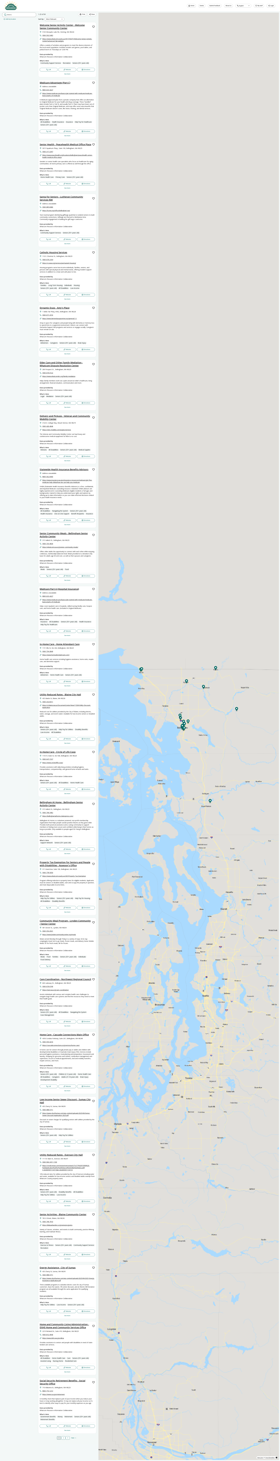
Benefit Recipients (77, 514)
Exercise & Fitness (46, 1245)
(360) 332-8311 (47, 702)
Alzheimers (44, 343)
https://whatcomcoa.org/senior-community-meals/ (60, 547)
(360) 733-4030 (47, 544)
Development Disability (48, 1080)
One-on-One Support (61, 514)
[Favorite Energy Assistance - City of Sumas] (93, 1267)
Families (43, 285)
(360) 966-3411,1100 (49, 1162)
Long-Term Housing (55, 285)
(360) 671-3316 (47, 315)
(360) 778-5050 (47, 873)
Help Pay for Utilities (66, 729)
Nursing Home (58, 1361)
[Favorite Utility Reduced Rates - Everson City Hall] (93, 1155)
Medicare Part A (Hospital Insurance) (59, 589)
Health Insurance (58, 122)
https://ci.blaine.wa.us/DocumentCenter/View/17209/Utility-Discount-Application (66, 706)
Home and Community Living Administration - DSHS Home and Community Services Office (64, 1326)
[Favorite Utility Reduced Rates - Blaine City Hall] (93, 694)
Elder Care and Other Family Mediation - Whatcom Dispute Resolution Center (61, 364)
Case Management (47, 1015)
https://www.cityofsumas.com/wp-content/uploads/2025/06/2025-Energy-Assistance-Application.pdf (68, 1279)
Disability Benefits (81, 729)
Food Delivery (45, 960)
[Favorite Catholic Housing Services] (93, 252)
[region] (188, 736)
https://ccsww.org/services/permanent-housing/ (59, 263)
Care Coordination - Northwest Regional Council (65, 979)
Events (202, 6)
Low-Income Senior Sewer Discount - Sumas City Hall (65, 1101)
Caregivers (54, 343)
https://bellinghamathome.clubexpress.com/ (57, 816)
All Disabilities (45, 122)
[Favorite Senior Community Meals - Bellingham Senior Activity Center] (93, 535)
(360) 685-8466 (47, 207)
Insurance (69, 122)
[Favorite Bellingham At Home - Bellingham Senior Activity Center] (93, 804)
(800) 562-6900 (47, 477)
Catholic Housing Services (53, 252)
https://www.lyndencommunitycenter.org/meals (59, 934)
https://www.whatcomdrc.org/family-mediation (58, 376)
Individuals (68, 285)
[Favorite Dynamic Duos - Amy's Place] (93, 308)
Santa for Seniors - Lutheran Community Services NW (61, 198)
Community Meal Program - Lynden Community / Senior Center (65, 922)
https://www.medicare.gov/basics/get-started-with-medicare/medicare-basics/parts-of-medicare (67, 94)
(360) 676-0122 (47, 373)
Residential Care (70, 1361)
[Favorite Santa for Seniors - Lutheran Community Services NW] (93, 198)
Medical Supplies (84, 450)
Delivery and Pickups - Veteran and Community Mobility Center (65, 418)
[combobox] (243, 6)
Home (192, 6)
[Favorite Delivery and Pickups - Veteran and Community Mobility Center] (93, 417)
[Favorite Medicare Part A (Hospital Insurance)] (93, 589)
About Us (229, 6)
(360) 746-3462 (47, 813)
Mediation (49, 396)
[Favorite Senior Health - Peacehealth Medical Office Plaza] (93, 144)
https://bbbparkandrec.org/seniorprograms (57, 1225)
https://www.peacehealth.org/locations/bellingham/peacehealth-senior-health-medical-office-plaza (67, 156)
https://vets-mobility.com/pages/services (56, 430)
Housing (77, 285)
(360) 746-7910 (47, 1222)
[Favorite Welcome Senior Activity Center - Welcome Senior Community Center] (93, 26)
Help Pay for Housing (82, 898)
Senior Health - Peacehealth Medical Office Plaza (65, 144)
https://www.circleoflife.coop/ (52, 763)
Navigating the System (60, 511)
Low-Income (74, 288)
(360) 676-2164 (47, 260)
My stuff (260, 6)
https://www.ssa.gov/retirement (53, 1394)
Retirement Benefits (47, 1419)
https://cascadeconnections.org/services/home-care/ (61, 1045)
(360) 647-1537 (47, 759)
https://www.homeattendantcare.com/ (55, 655)
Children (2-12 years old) (67, 1074)
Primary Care (60, 177)
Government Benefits (48, 1417)
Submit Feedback (214, 6)
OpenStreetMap (270, 1457)
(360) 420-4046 (47, 426)
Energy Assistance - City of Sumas (58, 1267)
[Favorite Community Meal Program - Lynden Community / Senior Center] (93, 922)
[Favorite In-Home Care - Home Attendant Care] (93, 644)
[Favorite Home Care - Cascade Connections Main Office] (93, 1034)
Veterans (43, 450)
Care (68, 1358)
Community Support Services (50, 63)
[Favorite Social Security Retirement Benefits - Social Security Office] (93, 1382)
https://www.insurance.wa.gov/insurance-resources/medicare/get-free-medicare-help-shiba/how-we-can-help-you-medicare (67, 481)
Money (60, 1417)
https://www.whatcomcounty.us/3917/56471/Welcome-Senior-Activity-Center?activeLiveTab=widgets (67, 40)
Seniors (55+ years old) (81, 63)
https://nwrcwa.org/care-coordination (55, 990)
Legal (42, 396)
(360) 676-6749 (47, 986)
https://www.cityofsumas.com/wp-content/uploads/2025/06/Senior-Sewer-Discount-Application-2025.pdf (66, 1114)
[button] (236, 709)
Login (272, 6)
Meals (42, 569)
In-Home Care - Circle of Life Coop (58, 751)
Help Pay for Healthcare (83, 122)
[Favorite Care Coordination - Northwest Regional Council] (93, 979)
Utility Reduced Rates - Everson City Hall (61, 1154)
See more (67, 74)
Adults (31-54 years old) (69, 1077)
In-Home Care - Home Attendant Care (60, 644)
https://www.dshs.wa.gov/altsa (53, 1338)
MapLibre (260, 1457)
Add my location (11, 19)
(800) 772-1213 (47, 1391)
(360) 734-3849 (47, 651)
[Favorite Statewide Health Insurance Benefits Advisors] (93, 469)
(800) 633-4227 (47, 90)
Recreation (67, 63)
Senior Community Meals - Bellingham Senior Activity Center (64, 535)
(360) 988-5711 (47, 1110)
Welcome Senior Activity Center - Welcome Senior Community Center (62, 27)
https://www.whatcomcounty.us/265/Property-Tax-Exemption (64, 876)
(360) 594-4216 (47, 1042)
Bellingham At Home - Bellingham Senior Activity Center (61, 804)
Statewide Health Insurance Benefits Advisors (64, 469)
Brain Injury (82, 343)
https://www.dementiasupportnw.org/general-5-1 (59, 318)
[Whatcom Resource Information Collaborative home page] (11, 5)
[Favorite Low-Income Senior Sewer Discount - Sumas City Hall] (93, 1101)
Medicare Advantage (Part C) (55, 82)
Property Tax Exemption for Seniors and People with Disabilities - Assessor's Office (65, 864)
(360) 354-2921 (47, 931)
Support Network (46, 843)
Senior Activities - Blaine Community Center (63, 1214)
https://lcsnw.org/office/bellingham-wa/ (56, 210)
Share (93, 14)
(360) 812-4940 (47, 1335)
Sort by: (41, 19)
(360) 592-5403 (47, 35)
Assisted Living (45, 1361)
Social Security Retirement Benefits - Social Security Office (62, 1382)
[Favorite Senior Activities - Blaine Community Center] (93, 1214)
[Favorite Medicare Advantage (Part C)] (93, 82)
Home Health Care (47, 177)
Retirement (68, 1417)
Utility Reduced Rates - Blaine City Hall (60, 694)
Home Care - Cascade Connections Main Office (64, 1034)
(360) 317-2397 (47, 152)
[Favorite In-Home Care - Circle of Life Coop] (93, 752)
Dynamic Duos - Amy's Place (54, 307)
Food (67, 569)
